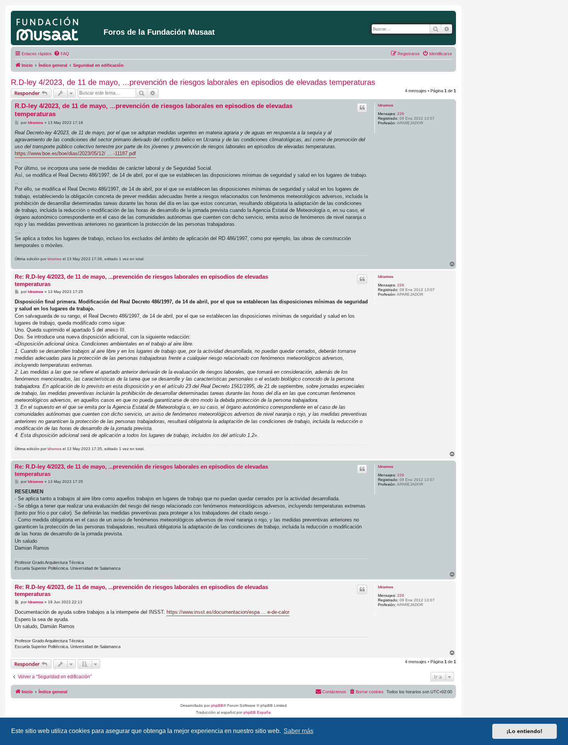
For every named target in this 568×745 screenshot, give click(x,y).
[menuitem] (61, 53)
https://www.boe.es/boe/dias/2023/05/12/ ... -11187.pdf (75, 153)
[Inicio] (58, 27)
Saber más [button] (298, 731)
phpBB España (257, 712)
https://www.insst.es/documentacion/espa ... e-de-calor (228, 612)
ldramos (385, 105)
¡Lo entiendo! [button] (524, 731)
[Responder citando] (362, 107)
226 (400, 114)
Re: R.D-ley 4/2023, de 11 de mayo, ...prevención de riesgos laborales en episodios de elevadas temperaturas (141, 280)
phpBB (217, 705)
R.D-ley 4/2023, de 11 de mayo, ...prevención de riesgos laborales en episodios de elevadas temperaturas (193, 82)
